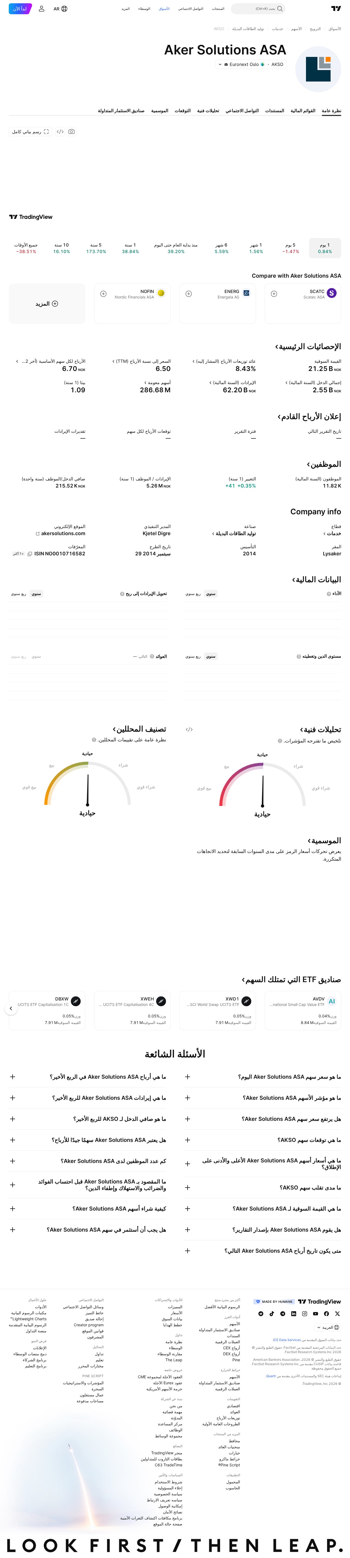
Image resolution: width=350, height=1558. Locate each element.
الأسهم (234, 1323)
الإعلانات (39, 1347)
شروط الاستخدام (168, 1481)
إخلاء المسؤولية (170, 1488)
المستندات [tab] (274, 110)
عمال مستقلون (92, 1394)
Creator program (89, 1324)
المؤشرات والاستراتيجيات (83, 1382)
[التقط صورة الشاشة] (71, 131)
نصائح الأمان (172, 1512)
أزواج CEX (231, 1347)
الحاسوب (233, 1488)
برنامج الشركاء (34, 1359)
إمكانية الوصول (170, 1506)
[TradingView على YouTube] (315, 1314)
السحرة (98, 1388)
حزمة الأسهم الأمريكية (164, 1388)
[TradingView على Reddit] (261, 1314)
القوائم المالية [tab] (303, 110)
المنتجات (218, 9)
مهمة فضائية (172, 1411)
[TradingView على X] (337, 1314)
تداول (99, 1353)
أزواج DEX (231, 1353)
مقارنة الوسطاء (170, 1353)
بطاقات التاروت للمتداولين (161, 1459)
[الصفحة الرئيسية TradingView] (336, 9)
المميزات (175, 1306)
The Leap (173, 1359)
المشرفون (95, 1336)
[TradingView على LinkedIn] (294, 1314)
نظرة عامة (173, 1341)
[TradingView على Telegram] (283, 1314)
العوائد (235, 1411)
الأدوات (40, 1306)
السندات (233, 1335)
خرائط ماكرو (229, 1459)
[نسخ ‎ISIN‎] (29, 554)
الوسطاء (144, 9)
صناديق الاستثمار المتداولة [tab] (121, 110)
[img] (226, 64)
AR (56, 8)
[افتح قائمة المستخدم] (41, 8)
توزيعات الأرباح (228, 1417)
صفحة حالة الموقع (167, 1524)
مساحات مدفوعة (90, 1401)
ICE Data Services (287, 1340)
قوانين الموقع (93, 1330)
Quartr (271, 1376)
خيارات (234, 1452)
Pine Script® (229, 1465)
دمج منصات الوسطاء (29, 1353)
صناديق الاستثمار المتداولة (219, 1329)
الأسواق (164, 9)
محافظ (234, 1440)
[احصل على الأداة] (60, 131)
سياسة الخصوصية (168, 1494)
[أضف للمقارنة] (274, 293)
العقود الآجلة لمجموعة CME (160, 1376)
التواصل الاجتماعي (190, 9)
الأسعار (176, 1312)
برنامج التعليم (35, 1365)
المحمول (233, 1481)
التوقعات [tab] (183, 110)
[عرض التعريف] (310, 361)
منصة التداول (36, 1330)
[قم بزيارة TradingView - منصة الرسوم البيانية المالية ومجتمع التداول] (31, 217)
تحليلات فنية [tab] (208, 110)
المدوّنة (176, 1417)
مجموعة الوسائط (168, 1436)
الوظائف (175, 1430)
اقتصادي (233, 1405)
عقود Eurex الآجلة (167, 1382)
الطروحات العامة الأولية (221, 1423)
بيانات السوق (172, 1318)
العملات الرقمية (227, 1341)
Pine (236, 1359)
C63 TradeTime (168, 1465)
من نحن (176, 1405)
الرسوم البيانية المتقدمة (27, 1324)
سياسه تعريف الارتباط (164, 1500)
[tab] (211, 593)
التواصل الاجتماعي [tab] (242, 110)
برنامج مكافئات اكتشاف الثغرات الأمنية (151, 1518)
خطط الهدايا (172, 1324)
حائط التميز (95, 1312)
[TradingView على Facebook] (326, 1314)
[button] (207, 8)
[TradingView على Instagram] (304, 1314)
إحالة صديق (94, 1318)
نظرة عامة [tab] (331, 110)
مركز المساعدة (170, 1423)
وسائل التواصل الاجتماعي (83, 1306)
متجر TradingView (166, 1452)
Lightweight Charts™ (28, 1318)
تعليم (100, 1359)
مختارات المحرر (91, 1365)
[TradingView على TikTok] (272, 1314)
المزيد (125, 9)
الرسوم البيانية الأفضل (222, 1306)
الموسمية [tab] (159, 110)
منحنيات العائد (229, 1446)
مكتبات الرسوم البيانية (28, 1312)
